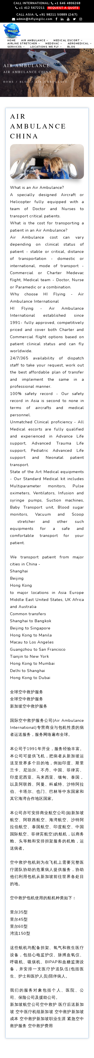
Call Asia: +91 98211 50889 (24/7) (47, 14)
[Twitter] (74, 19)
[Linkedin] (62, 19)
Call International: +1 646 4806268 (47, 3)
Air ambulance (33, 40)
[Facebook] (56, 19)
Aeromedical (79, 43)
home (11, 40)
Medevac (52, 43)
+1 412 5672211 (31, 7)
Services (15, 46)
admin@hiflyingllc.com (33, 19)
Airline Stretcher (22, 43)
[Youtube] (68, 19)
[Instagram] (80, 19)
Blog (71, 46)
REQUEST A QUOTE (63, 8)
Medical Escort (67, 40)
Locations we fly (45, 46)
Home (8, 81)
